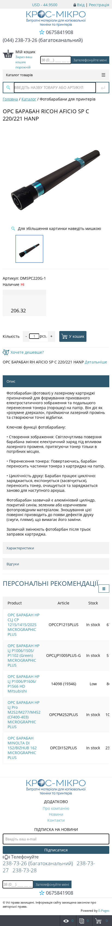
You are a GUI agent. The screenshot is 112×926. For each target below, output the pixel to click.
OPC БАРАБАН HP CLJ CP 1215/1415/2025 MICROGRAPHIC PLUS (23, 624)
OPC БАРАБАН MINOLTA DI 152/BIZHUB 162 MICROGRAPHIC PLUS (22, 748)
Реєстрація (99, 4)
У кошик (76, 336)
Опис (11, 381)
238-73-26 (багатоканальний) (38, 863)
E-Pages (103, 910)
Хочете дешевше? (27, 352)
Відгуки (13, 563)
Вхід (81, 4)
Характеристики (20, 548)
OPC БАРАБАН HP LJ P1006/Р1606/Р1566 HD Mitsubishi (23, 684)
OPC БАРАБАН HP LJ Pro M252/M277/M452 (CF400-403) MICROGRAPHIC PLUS (24, 714)
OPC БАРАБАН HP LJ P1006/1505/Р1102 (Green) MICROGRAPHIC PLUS (23, 655)
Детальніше (96, 362)
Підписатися (56, 850)
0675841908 (59, 32)
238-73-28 (25, 870)
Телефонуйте (24, 857)
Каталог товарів (19, 74)
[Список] (103, 588)
